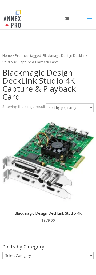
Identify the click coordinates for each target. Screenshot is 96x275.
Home (7, 55)
